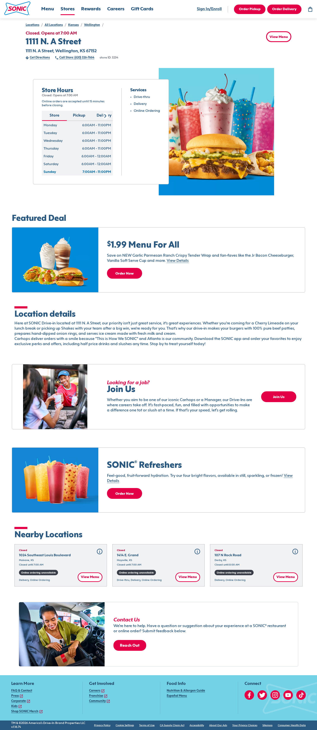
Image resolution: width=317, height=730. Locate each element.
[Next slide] (105, 116)
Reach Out (130, 646)
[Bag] (310, 9)
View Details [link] (178, 261)
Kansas (73, 25)
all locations (54, 25)
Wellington (92, 25)
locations (32, 25)
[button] (17, 8)
